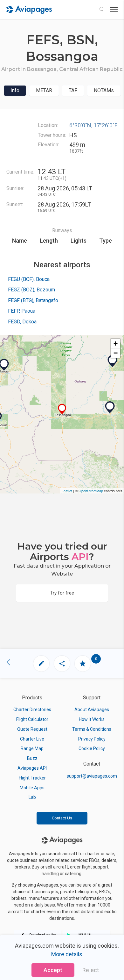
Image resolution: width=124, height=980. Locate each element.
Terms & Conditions (91, 729)
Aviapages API (32, 768)
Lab (32, 797)
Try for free (62, 593)
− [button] (116, 353)
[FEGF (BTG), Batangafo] (113, 361)
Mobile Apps (32, 787)
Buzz (32, 758)
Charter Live (32, 738)
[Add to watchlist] (83, 663)
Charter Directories (32, 709)
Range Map (32, 748)
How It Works (92, 719)
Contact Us (62, 818)
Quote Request (32, 729)
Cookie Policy (92, 748)
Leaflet (67, 490)
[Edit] (41, 663)
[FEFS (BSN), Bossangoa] (62, 409)
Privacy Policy (92, 738)
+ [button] (116, 343)
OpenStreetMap (91, 490)
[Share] (62, 663)
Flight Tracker (32, 777)
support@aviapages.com (92, 776)
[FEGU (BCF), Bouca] (110, 407)
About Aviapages (91, 709)
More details (66, 954)
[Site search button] (101, 9)
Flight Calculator (32, 719)
